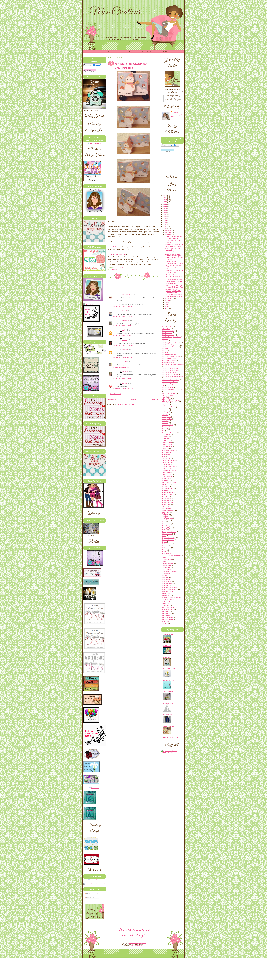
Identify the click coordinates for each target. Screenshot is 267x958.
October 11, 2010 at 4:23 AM (122, 326)
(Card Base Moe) (167, 327)
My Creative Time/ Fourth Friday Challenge (173, 237)
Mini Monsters (166, 524)
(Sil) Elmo (165, 339)
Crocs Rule (165, 448)
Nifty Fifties (165, 526)
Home (100, 52)
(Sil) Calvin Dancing (168, 335)
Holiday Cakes (166, 498)
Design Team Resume (148, 52)
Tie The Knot (166, 601)
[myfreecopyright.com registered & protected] (172, 752)
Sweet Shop (166, 593)
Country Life (166, 438)
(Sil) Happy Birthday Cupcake (171, 343)
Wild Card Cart (166, 613)
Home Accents (166, 500)
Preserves (165, 546)
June (167, 304)
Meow (164, 522)
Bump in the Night (167, 425)
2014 (165, 220)
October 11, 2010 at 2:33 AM (122, 316)
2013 (165, 222)
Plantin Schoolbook (168, 540)
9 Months (165, 397)
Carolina (125, 349)
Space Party (166, 573)
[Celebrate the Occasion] (91, 321)
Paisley (164, 536)
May (166, 306)
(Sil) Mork (165, 349)
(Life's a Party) (166, 329)
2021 (165, 206)
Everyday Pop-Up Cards (170, 462)
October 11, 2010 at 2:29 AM (122, 306)
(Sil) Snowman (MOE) (169, 360)
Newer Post (111, 399)
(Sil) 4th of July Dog (168, 331)
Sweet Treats (166, 595)
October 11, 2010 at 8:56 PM (122, 379)
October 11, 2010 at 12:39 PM (123, 345)
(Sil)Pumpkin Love (168, 362)
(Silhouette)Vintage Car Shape (172, 389)
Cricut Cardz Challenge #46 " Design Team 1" (174, 271)
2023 (165, 202)
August (167, 300)
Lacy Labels (166, 516)
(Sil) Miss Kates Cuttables (170, 347)
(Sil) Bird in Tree (167, 333)
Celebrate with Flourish (169, 433)
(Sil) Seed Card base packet (171, 356)
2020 (165, 208)
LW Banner (165, 514)
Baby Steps (165, 405)
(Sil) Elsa (165, 341)
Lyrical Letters (166, 520)
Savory (164, 557)
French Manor (166, 472)
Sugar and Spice (167, 591)
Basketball (165, 409)
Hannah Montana (167, 492)
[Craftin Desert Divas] (95, 565)
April (167, 308)
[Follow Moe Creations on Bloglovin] (92, 66)
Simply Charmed (167, 563)
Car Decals (165, 427)
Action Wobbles (168, 691)
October (168, 234)
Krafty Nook (165, 512)
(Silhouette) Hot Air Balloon (170, 380)
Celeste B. (125, 320)
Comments (90, 897)
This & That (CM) (167, 599)
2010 (165, 228)
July (166, 302)
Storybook (165, 585)
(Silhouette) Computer (169, 372)
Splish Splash (166, 575)
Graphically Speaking (169, 482)
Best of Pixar (166, 413)
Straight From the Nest (169, 587)
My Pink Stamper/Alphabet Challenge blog (173, 282)
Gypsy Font (165, 486)
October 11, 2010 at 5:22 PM (122, 357)
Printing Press (166, 548)
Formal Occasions (168, 468)
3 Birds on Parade (168, 395)
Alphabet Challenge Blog (117, 254)
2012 (165, 224)
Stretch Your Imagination (170, 589)
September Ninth (168, 680)
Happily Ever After (167, 494)
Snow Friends (166, 569)
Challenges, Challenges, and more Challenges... (173, 255)
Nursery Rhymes (167, 528)
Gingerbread (166, 478)
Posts (88, 893)
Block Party (165, 421)
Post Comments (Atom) (125, 404)
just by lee (125, 371)
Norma (124, 310)
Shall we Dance (167, 559)
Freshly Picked (166, 474)
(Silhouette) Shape (168, 387)
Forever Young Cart (168, 466)
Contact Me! (165, 52)
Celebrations (166, 435)
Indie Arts (165, 506)
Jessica (124, 383)
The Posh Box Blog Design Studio (137, 943)
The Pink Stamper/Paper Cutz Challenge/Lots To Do (173, 266)
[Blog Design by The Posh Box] (94, 919)
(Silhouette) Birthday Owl (170, 370)
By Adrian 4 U (167, 714)
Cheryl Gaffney (127, 294)
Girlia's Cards (167, 657)
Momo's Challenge (171, 252)
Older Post (155, 399)
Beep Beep (165, 411)
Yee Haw (165, 623)
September (169, 298)
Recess (164, 550)
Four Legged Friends (169, 470)
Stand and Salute (167, 583)
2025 (165, 198)
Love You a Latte (167, 518)
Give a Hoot (165, 480)
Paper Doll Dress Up (168, 538)
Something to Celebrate (169, 571)
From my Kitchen (167, 476)
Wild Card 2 (165, 611)
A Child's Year (166, 399)
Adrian (124, 340)
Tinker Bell (165, 603)
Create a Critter (167, 442)
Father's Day (166, 464)
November (169, 232)
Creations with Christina (171, 737)
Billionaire (165, 415)
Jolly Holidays (166, 508)
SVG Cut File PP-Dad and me (171, 555)
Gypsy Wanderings (168, 488)
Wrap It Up (165, 621)
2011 (165, 226)
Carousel (165, 429)
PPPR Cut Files (167, 534)
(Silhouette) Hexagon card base (172, 376)
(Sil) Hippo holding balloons (171, 345)
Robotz (164, 552)
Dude (163, 456)
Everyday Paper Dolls (169, 460)
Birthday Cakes (167, 419)
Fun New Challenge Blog (173, 246)
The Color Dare (170, 274)
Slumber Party (166, 565)
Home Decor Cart (167, 502)
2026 (165, 196)
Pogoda (164, 542)
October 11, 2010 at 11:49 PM (123, 389)
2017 (165, 214)
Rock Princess (166, 554)
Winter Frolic (166, 615)
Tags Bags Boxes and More (171, 597)
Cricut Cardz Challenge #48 (174, 244)
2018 (165, 212)
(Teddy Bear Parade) (168, 393)
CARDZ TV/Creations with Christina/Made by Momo (174, 295)
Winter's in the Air (167, 619)
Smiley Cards (166, 567)
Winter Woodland (167, 617)
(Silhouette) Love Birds (169, 382)
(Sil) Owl (164, 351)
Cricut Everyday (167, 446)
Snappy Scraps (168, 634)
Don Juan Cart (166, 452)
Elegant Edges (166, 458)
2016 (165, 216)
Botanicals (165, 423)
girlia (123, 330)
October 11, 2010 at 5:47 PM (122, 367)
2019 (165, 210)
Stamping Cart (166, 581)
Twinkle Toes (166, 605)
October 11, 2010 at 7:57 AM (122, 336)
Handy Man (165, 490)
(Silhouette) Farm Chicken (170, 374)
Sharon (124, 361)
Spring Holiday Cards (169, 579)
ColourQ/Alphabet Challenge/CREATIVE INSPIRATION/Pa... (173, 290)
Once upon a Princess (169, 532)
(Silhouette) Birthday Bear (170, 368)
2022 (165, 204)
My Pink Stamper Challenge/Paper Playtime (174, 262)
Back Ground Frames (169, 407)
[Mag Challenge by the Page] (95, 336)
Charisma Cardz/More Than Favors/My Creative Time (174, 286)
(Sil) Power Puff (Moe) (169, 354)
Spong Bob (165, 577)
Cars (163, 431)
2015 (165, 218)
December (169, 230)
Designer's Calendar (168, 450)
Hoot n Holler (166, 504)
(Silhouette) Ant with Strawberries (173, 364)
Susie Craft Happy (169, 726)
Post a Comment (115, 394)
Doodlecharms (166, 454)
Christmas (165, 437)
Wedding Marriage (168, 609)
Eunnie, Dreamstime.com (137, 945)
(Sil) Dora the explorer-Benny (171, 337)
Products (120, 52)
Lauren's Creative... (169, 703)
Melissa (115, 267)
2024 (165, 200)
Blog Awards (133, 52)
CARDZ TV (167, 646)
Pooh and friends (167, 544)
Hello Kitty (115, 269)
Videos (110, 52)
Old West (165, 530)
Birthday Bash (166, 417)
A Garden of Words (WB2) (170, 401)
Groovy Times (166, 484)
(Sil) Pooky (165, 352)
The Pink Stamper (114, 247)
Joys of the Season (168, 510)
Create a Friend (167, 444)
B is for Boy (165, 403)
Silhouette (165, 561)
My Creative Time (169, 669)
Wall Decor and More (169, 607)
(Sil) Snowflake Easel (169, 358)
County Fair (165, 440)
